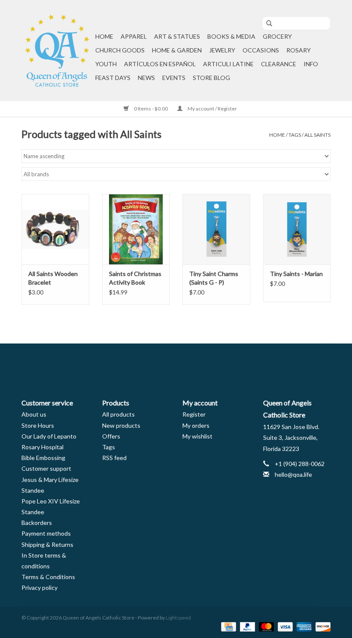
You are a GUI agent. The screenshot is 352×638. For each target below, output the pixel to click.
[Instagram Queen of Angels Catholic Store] (206, 364)
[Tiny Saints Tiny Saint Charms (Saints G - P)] (216, 229)
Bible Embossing (43, 457)
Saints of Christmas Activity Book (135, 278)
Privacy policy (39, 587)
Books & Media (231, 36)
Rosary (298, 50)
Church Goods (120, 50)
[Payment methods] (227, 626)
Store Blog (211, 77)
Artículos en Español (160, 63)
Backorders (36, 522)
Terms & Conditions (48, 576)
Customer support (46, 468)
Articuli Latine (228, 63)
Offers (111, 436)
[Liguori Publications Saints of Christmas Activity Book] (136, 229)
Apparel (134, 36)
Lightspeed (178, 617)
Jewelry (222, 50)
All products (118, 414)
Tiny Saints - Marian (296, 273)
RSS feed (114, 457)
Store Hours (37, 425)
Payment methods (46, 533)
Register (194, 414)
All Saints (317, 135)
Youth (106, 63)
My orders (195, 425)
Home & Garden (177, 50)
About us (33, 414)
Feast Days (112, 77)
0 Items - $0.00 (151, 108)
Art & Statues (177, 36)
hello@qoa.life (293, 474)
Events (173, 77)
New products (121, 425)
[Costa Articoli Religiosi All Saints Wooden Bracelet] (55, 229)
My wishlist (197, 436)
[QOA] (57, 50)
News (146, 77)
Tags (294, 135)
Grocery (277, 36)
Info (310, 63)
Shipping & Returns (47, 544)
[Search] (266, 23)
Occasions (261, 50)
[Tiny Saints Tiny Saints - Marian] (297, 229)
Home (104, 36)
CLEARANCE (278, 63)
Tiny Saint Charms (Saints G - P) (213, 278)
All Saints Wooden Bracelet (53, 278)
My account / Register (212, 108)
